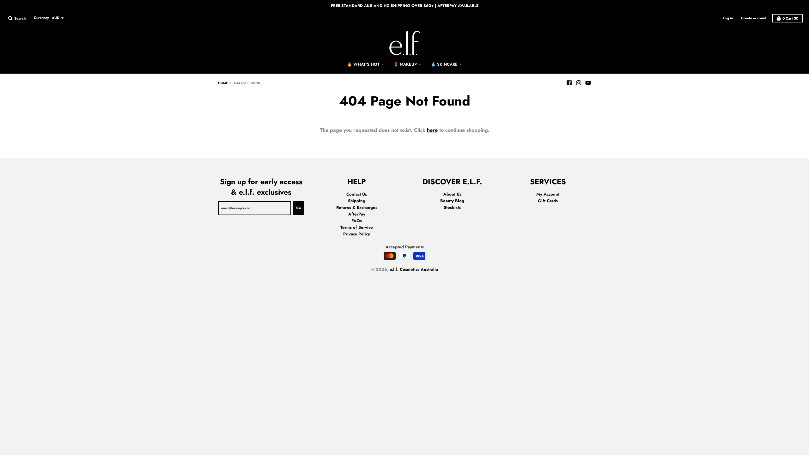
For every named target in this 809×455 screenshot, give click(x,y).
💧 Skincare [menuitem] (444, 64)
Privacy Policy (356, 234)
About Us (452, 194)
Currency (41, 17)
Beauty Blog (452, 201)
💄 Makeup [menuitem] (405, 64)
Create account (753, 18)
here (432, 130)
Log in (728, 18)
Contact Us (356, 194)
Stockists (452, 207)
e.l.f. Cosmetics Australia (414, 269)
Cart (790, 18)
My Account (547, 194)
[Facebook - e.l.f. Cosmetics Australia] (569, 83)
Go (298, 207)
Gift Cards (548, 201)
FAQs (356, 221)
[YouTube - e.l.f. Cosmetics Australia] (588, 83)
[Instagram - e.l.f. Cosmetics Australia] (578, 83)
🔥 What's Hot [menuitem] (363, 64)
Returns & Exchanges (356, 207)
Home (223, 83)
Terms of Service (356, 227)
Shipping (356, 201)
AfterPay (356, 214)
